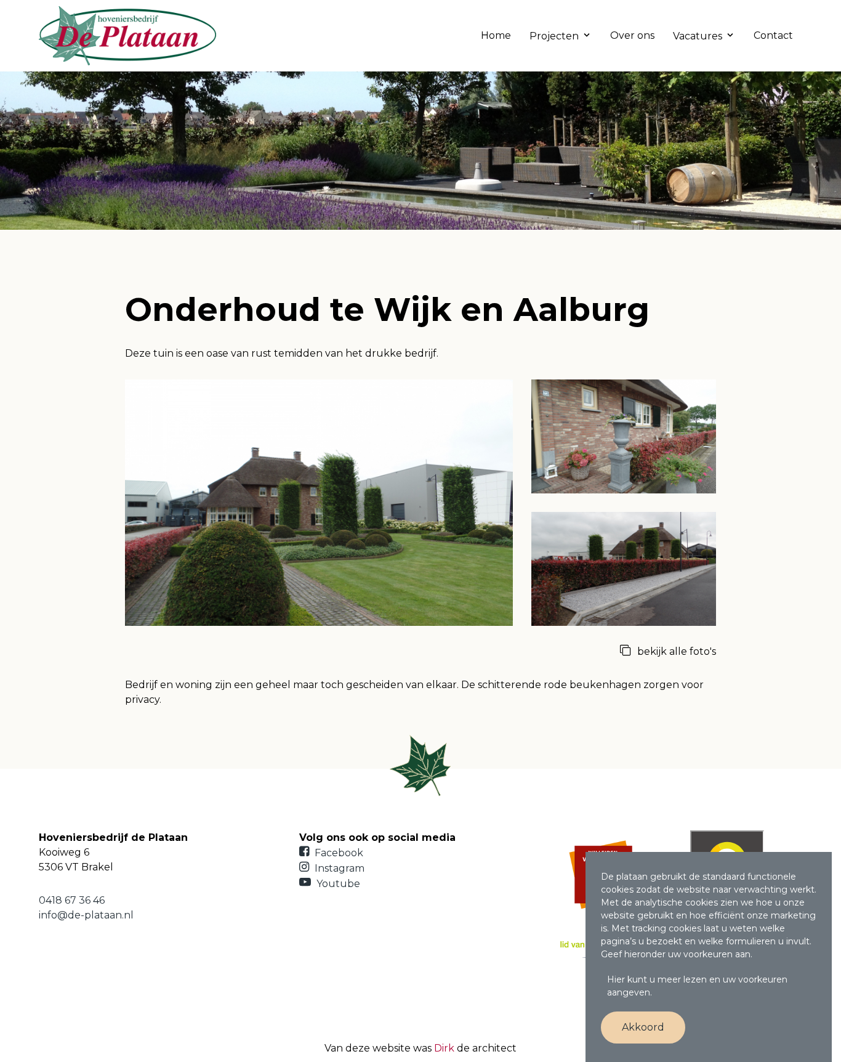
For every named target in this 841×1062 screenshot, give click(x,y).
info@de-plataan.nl (86, 915)
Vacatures (697, 36)
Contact (773, 35)
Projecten (554, 36)
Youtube (337, 884)
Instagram (338, 868)
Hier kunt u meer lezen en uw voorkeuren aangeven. (697, 986)
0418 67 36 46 (72, 900)
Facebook (337, 853)
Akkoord (643, 1027)
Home (496, 35)
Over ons (632, 35)
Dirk (444, 1048)
